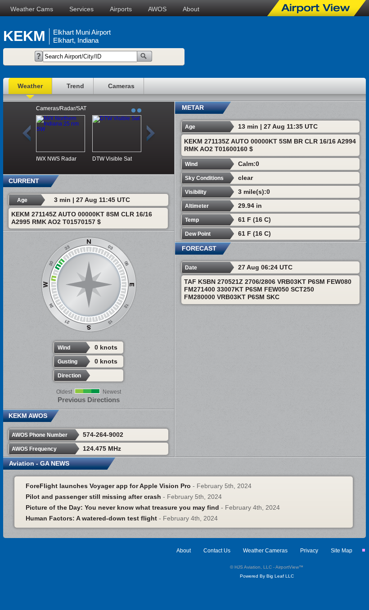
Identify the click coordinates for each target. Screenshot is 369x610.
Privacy (309, 550)
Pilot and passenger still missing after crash (93, 496)
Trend (75, 86)
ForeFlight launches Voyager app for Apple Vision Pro (108, 485)
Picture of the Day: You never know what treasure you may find (122, 507)
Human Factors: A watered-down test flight (91, 518)
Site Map (341, 550)
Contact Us (216, 550)
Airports (121, 9)
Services (81, 9)
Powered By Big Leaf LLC (267, 576)
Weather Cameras (265, 550)
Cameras (121, 86)
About (191, 9)
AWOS (157, 9)
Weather (30, 86)
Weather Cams (31, 9)
